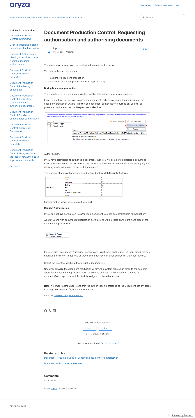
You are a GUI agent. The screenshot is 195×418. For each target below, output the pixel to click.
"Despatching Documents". (68, 295)
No (105, 328)
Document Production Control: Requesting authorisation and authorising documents (22, 100)
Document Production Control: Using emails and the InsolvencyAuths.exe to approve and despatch (24, 155)
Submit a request (163, 5)
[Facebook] (45, 310)
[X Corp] (50, 310)
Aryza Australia (17, 17)
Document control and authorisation (68, 17)
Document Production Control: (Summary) (21, 37)
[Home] (20, 5)
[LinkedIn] (54, 310)
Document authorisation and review (63, 363)
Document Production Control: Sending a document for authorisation (24, 115)
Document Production (37, 17)
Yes (89, 328)
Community (145, 5)
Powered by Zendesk (182, 415)
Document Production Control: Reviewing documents (21, 86)
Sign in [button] (179, 5)
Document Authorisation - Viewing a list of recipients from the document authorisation (24, 59)
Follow (145, 49)
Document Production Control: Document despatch (21, 141)
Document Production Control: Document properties (21, 73)
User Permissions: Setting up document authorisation (24, 46)
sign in (54, 388)
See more (15, 166)
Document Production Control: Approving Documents (21, 128)
